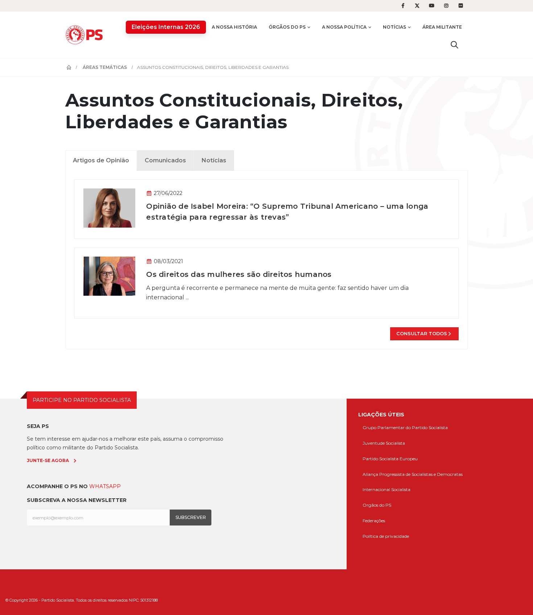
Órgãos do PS (287, 27)
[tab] (101, 160)
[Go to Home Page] (69, 67)
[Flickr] (461, 6)
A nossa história (234, 27)
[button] (454, 44)
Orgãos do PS (377, 505)
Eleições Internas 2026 (166, 27)
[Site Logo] (86, 34)
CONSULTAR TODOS (421, 333)
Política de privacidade (386, 536)
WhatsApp (105, 486)
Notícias (394, 27)
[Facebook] (403, 6)
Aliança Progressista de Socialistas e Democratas (413, 474)
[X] (417, 6)
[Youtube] (432, 6)
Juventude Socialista (384, 443)
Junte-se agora (48, 460)
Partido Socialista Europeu (390, 458)
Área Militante (442, 27)
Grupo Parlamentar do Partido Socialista (405, 427)
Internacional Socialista (386, 489)
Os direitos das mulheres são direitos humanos (238, 274)
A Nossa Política (344, 27)
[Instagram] (446, 6)
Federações (374, 520)
